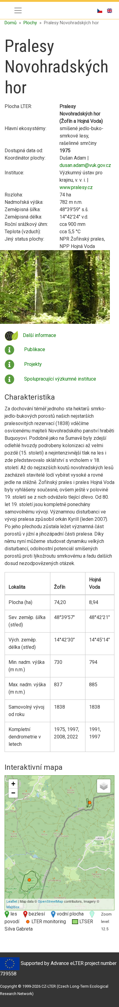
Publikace (34, 349)
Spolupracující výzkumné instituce (60, 379)
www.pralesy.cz (76, 187)
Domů (10, 22)
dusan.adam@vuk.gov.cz (85, 165)
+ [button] (13, 784)
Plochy (30, 22)
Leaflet (11, 902)
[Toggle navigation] (18, 10)
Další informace (39, 335)
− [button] (13, 793)
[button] (55, 289)
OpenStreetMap (50, 902)
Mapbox (12, 907)
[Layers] (103, 786)
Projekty (33, 364)
